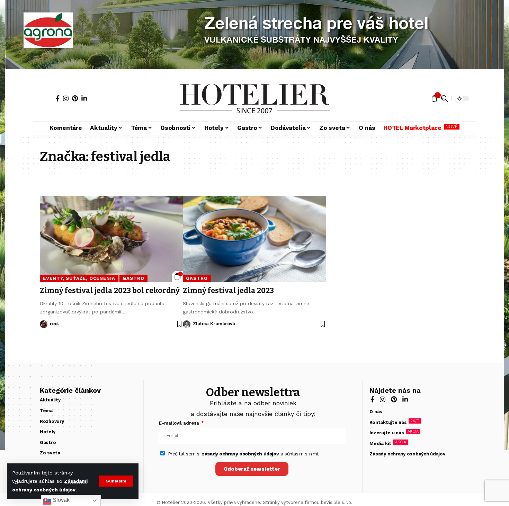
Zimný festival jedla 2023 (228, 290)
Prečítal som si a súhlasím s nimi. (243, 453)
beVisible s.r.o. (336, 502)
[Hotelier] (254, 98)
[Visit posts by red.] (43, 324)
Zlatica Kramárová (214, 323)
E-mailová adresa (179, 423)
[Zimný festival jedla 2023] (254, 239)
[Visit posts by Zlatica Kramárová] (186, 324)
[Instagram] (65, 98)
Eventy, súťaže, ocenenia (79, 278)
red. (54, 323)
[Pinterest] (75, 98)
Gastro (133, 278)
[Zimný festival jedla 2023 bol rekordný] (111, 239)
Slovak (60, 500)
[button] (116, 481)
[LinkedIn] (84, 98)
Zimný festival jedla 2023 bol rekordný (110, 290)
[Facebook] (57, 98)
